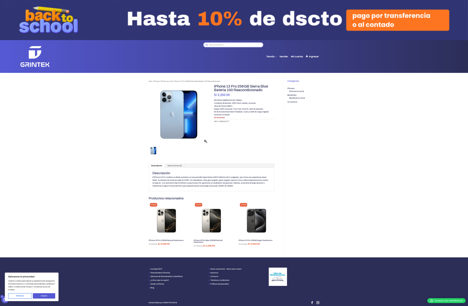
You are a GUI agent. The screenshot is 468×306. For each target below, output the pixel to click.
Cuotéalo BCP (156, 269)
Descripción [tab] (156, 166)
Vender (283, 56)
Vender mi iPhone (157, 284)
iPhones (157, 81)
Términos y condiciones (219, 280)
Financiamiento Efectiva (160, 273)
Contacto (214, 276)
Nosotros (214, 273)
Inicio (150, 81)
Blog (152, 288)
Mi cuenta (297, 56)
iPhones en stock (167, 81)
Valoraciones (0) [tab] (174, 166)
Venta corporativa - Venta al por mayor (226, 269)
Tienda (270, 56)
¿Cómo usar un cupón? (159, 280)
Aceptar (44, 296)
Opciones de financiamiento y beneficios (166, 276)
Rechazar (20, 296)
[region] (31, 287)
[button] (446, 300)
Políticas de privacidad (219, 284)
